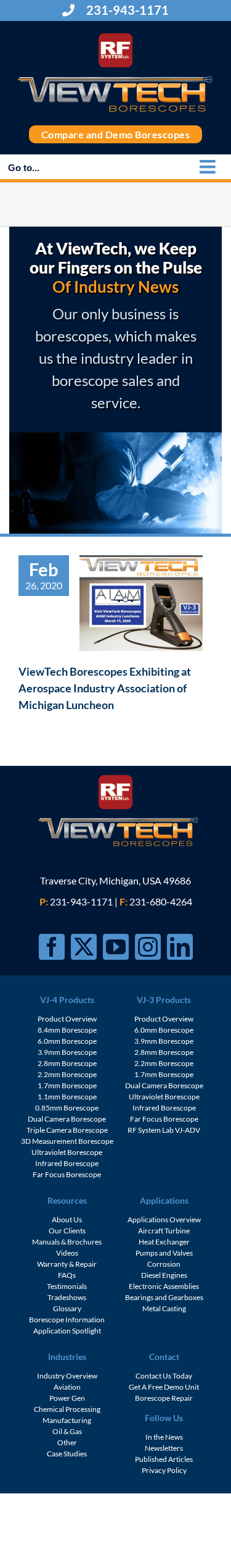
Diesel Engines (164, 1275)
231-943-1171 (126, 9)
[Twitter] (84, 947)
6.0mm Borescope (67, 1041)
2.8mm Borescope (67, 1063)
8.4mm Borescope (67, 1030)
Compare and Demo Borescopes (115, 134)
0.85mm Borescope (67, 1107)
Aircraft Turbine (164, 1230)
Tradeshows (66, 1297)
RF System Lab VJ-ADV (164, 1130)
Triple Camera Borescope (67, 1130)
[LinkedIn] (180, 947)
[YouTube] (116, 947)
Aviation (67, 1387)
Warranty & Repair (67, 1264)
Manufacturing (67, 1420)
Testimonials (67, 1286)
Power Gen (67, 1398)
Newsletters (164, 1448)
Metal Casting (164, 1308)
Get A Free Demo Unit (164, 1387)
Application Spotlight (67, 1330)
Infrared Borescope (67, 1163)
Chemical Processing (67, 1409)
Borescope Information (67, 1319)
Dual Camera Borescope (67, 1118)
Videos (67, 1252)
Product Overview (67, 1018)
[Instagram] (148, 947)
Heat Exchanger (164, 1241)
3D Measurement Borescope (67, 1141)
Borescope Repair (164, 1398)
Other (67, 1442)
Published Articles (164, 1459)
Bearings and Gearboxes (164, 1297)
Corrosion (163, 1264)
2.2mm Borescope (67, 1074)
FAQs (67, 1275)
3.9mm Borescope (67, 1052)
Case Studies (67, 1453)
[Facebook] (52, 947)
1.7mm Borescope (67, 1085)
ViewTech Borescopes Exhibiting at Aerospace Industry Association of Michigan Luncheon (104, 688)
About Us (67, 1219)
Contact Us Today (164, 1375)
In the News (164, 1437)
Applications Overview (164, 1219)
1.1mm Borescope (67, 1096)
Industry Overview (67, 1375)
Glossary (67, 1308)
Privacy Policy (164, 1470)
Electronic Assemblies (164, 1286)
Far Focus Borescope (67, 1174)
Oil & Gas (67, 1431)
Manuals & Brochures (67, 1241)
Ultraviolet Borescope (66, 1152)
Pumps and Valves (164, 1252)
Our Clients (67, 1230)
